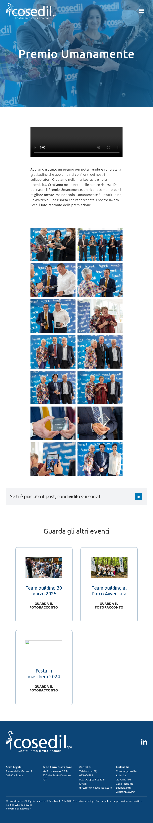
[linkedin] (144, 742)
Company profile (126, 771)
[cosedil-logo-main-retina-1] (31, 4)
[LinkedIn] (138, 496)
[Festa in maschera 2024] (44, 643)
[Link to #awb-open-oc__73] (141, 10)
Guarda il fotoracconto (43, 605)
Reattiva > (25, 808)
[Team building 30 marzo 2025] (44, 560)
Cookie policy (103, 801)
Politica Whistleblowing (19, 805)
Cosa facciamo (124, 783)
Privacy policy (85, 801)
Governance (123, 779)
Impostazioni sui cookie (127, 801)
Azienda (121, 775)
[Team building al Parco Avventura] (109, 560)
